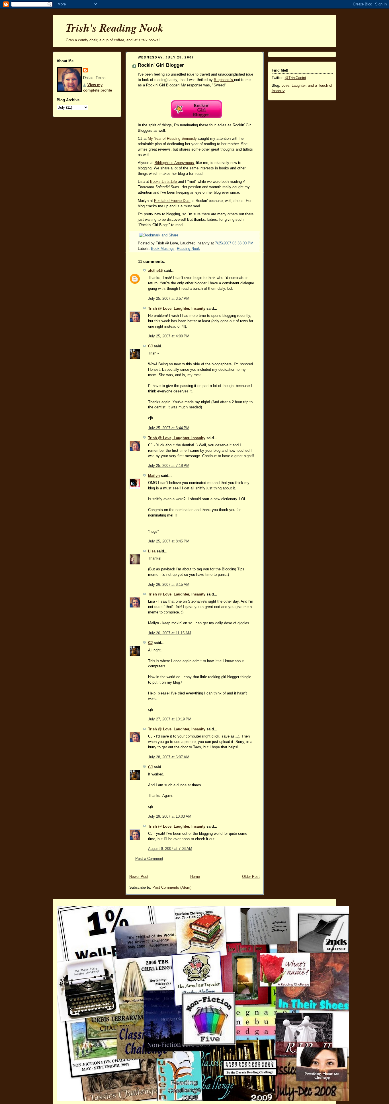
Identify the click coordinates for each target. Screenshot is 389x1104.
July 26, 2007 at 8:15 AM (168, 585)
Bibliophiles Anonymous (174, 163)
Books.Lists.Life (164, 182)
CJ (150, 346)
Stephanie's (224, 80)
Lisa (151, 551)
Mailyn (154, 476)
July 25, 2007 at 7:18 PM (168, 466)
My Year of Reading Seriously (173, 139)
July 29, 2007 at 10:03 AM (169, 817)
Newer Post (138, 877)
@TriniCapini (295, 78)
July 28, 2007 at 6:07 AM (168, 757)
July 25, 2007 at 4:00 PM (168, 336)
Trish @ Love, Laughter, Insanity (176, 309)
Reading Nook (188, 249)
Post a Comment (149, 859)
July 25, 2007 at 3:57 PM (168, 299)
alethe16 (155, 271)
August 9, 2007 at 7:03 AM (170, 849)
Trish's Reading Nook (114, 27)
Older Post (251, 877)
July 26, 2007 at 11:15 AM (169, 633)
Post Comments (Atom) (171, 888)
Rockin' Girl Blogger (161, 65)
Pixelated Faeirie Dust (172, 201)
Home (195, 877)
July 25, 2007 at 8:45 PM (168, 541)
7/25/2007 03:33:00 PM (234, 243)
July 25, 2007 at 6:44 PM (168, 428)
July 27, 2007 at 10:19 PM (169, 719)
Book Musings (163, 249)
